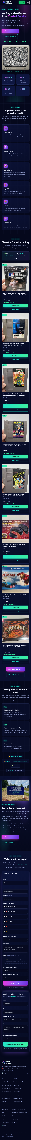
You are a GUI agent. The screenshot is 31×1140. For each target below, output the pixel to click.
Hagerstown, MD (18, 1098)
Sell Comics (5, 1095)
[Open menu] (27, 2)
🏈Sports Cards (10, 916)
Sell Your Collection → (10, 31)
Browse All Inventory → (15, 669)
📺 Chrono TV (5, 1125)
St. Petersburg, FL (18, 1088)
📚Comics (8, 927)
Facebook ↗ (15, 1122)
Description (6, 943)
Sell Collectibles (6, 1098)
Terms (12, 1134)
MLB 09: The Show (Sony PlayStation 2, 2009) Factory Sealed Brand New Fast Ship (15, 293)
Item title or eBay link (9, 1016)
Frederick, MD (17, 1095)
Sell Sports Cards (6, 1088)
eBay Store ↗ (15, 1119)
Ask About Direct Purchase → (15, 1044)
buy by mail (16, 829)
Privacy (16, 1134)
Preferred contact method (10, 967)
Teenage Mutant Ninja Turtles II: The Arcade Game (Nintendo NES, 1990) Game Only (15, 394)
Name (4, 879)
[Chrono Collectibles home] (7, 2)
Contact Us (15, 1116)
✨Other (8, 932)
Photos (11, 955)
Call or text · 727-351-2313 (18, 1109)
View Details (15, 305)
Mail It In (4, 1101)
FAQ (3, 1119)
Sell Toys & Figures (6, 1091)
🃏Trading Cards (10, 911)
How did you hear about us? (10, 974)
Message (5, 1024)
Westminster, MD (18, 1101)
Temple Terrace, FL (19, 1082)
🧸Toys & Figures (10, 921)
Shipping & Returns (6, 1134)
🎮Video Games (10, 906)
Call (23, 2)
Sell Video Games (6, 1082)
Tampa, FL (16, 1085)
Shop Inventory (8, 842)
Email (4, 888)
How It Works (5, 1109)
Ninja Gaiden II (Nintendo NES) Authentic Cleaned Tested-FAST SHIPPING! (14, 444)
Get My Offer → (15, 983)
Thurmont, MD (17, 1091)
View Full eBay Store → (16, 675)
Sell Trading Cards (6, 1085)
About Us (4, 1116)
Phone (7, 895)
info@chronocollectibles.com (19, 1112)
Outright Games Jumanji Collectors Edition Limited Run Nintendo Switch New (15, 646)
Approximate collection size (10, 936)
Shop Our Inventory (10, 36)
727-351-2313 (22, 865)
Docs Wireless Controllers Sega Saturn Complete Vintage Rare (14, 545)
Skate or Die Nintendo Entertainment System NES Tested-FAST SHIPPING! (13, 495)
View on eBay (15, 309)
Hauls (3, 1112)
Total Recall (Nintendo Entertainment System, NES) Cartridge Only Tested (13, 344)
